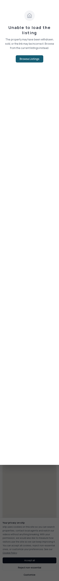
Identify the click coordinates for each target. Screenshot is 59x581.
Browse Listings (29, 59)
